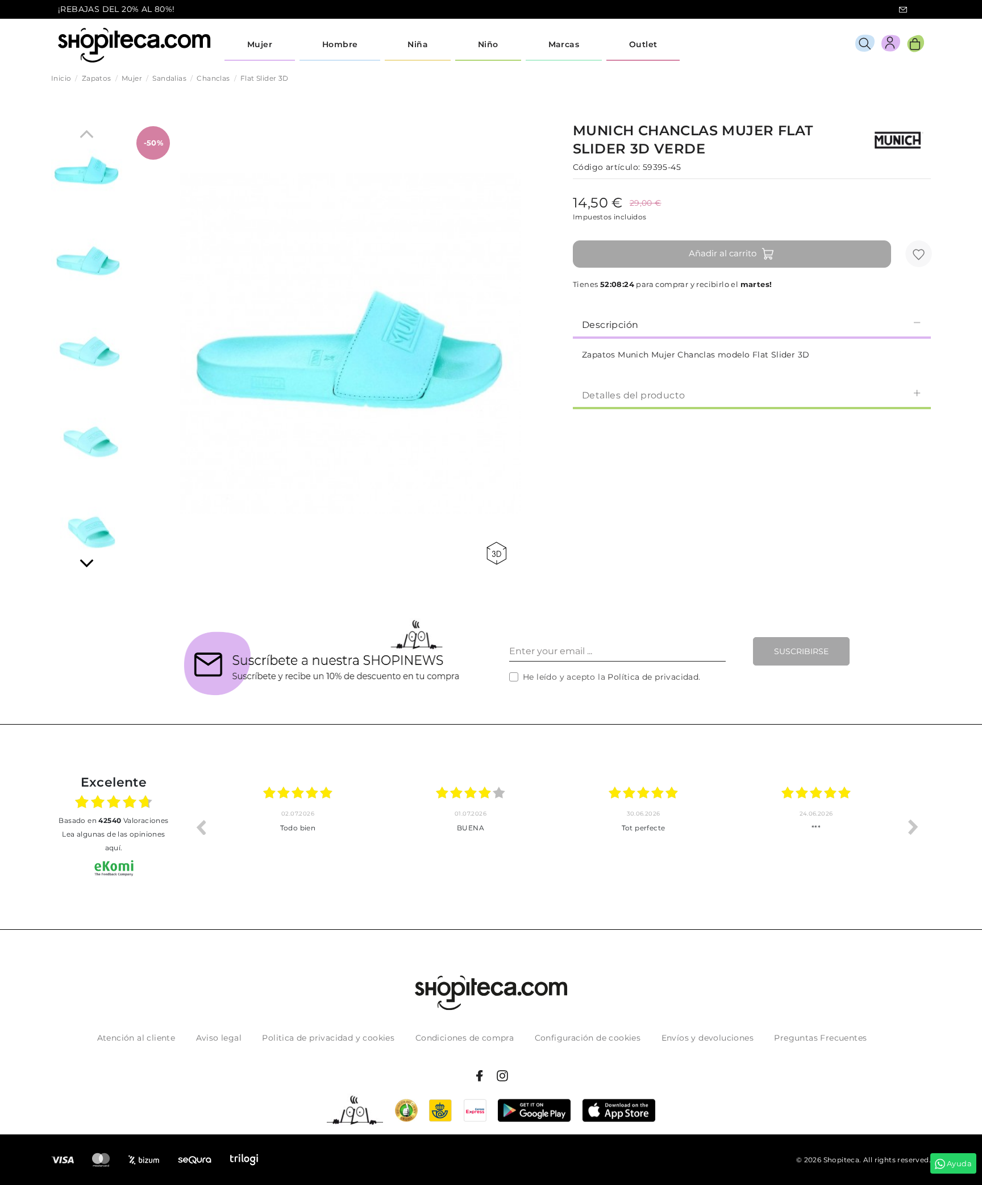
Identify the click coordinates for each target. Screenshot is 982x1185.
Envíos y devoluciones (707, 1038)
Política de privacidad (652, 677)
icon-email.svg (903, 9)
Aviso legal (219, 1038)
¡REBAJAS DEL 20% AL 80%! (116, 9)
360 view (498, 553)
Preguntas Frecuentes (820, 1038)
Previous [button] (200, 827)
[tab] (752, 324)
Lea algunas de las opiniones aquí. (113, 841)
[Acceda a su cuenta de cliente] (890, 45)
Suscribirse (801, 651)
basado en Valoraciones (113, 820)
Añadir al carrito (722, 253)
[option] (308, 827)
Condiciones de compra (464, 1038)
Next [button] (913, 827)
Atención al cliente (136, 1038)
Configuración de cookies (588, 1038)
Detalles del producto (633, 395)
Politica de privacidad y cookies (328, 1038)
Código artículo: (606, 167)
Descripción (610, 324)
